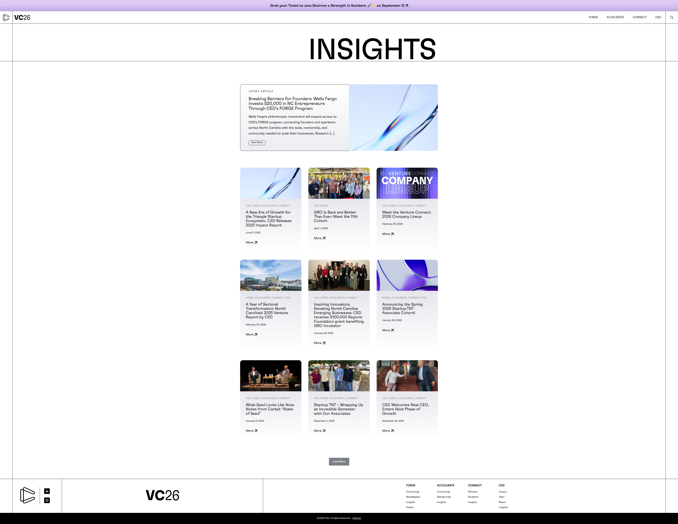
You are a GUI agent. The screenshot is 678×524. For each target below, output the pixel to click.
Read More (257, 142)
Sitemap (356, 518)
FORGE (410, 485)
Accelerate (445, 485)
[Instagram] (49, 500)
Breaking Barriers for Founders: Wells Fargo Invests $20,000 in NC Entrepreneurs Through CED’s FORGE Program (293, 104)
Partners (473, 492)
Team (502, 497)
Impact (503, 492)
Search (672, 17)
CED (502, 485)
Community (412, 492)
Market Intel (444, 497)
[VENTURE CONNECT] (23, 17)
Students (473, 497)
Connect (475, 485)
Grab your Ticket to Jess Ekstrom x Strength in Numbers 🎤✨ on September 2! (337, 5)
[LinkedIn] (49, 491)
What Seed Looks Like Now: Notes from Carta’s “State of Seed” (270, 409)
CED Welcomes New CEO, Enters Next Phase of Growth (405, 409)
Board (502, 502)
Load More (339, 461)
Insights (410, 502)
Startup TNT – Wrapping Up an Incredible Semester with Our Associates (338, 409)
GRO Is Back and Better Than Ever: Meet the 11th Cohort (336, 216)
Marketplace (413, 497)
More (250, 242)
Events (410, 507)
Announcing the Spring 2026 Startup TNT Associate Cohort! (402, 308)
